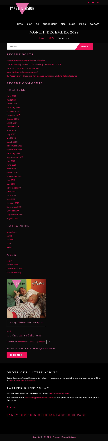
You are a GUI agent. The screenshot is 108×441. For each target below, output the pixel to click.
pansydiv (41, 342)
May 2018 (11, 191)
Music (72, 24)
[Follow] (88, 2)
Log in (9, 260)
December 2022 (14, 145)
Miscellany (11, 232)
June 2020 (11, 164)
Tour (9, 243)
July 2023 (11, 134)
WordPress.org (14, 272)
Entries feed (12, 264)
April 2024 (11, 130)
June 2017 (11, 195)
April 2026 (11, 99)
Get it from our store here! (22, 380)
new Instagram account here (39, 397)
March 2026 (12, 103)
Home (41, 38)
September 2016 (15, 214)
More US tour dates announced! (22, 72)
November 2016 (14, 207)
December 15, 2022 (26, 342)
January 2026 (13, 111)
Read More (17, 355)
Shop (29, 24)
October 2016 (13, 210)
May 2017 (11, 199)
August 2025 (13, 119)
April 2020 (11, 168)
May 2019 (11, 184)
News (20, 24)
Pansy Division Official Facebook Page (47, 415)
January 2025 (13, 126)
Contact (94, 24)
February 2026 (13, 107)
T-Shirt (10, 239)
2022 (51, 38)
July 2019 (11, 180)
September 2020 (15, 157)
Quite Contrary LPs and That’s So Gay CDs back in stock (34, 64)
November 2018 (14, 187)
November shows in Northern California (26, 60)
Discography (50, 24)
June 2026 (11, 96)
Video (9, 247)
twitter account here (59, 393)
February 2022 (13, 153)
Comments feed (15, 268)
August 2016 (12, 218)
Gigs (63, 24)
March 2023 (12, 142)
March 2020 (12, 172)
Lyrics (82, 24)
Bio (37, 24)
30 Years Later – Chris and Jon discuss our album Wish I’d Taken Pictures (42, 75)
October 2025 (13, 115)
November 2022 (14, 149)
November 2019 (14, 176)
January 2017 (13, 203)
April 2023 (11, 138)
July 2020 (11, 161)
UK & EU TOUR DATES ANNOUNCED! (23, 68)
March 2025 (12, 122)
